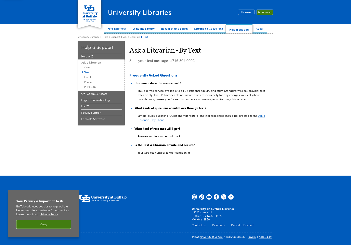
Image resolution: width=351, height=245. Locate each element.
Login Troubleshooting (95, 100)
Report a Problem (242, 225)
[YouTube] (209, 197)
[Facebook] (216, 197)
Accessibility (265, 237)
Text (86, 72)
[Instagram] (194, 197)
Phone (88, 82)
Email (87, 77)
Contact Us (199, 225)
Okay (43, 224)
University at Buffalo (211, 237)
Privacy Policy (49, 214)
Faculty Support (91, 112)
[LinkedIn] (231, 197)
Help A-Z (246, 12)
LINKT (85, 106)
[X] (223, 197)
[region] (43, 213)
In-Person (90, 87)
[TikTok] (201, 197)
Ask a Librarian (131, 37)
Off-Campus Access (94, 94)
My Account (264, 12)
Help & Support (111, 37)
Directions (218, 225)
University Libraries (140, 12)
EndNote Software (93, 119)
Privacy (252, 237)
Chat (87, 67)
